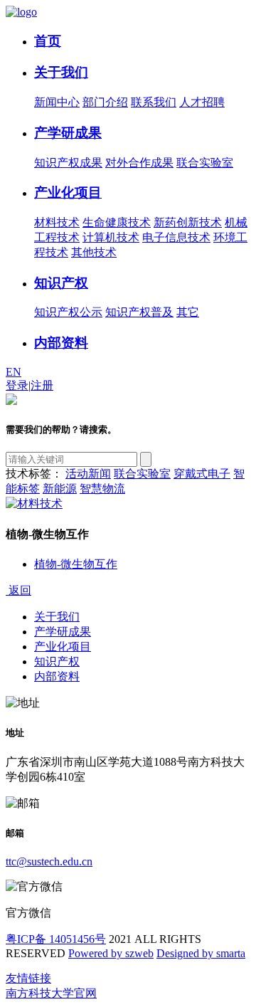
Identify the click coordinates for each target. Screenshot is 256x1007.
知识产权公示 (68, 312)
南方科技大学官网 (51, 993)
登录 (17, 385)
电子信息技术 (176, 237)
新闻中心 (57, 102)
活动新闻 (88, 474)
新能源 (60, 489)
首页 (47, 40)
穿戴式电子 (202, 474)
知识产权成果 (68, 163)
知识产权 (61, 282)
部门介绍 (105, 102)
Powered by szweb (111, 953)
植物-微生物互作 (75, 564)
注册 (42, 385)
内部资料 (61, 342)
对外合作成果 (139, 163)
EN (13, 372)
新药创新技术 (188, 222)
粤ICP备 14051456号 (56, 939)
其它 (187, 312)
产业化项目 (68, 192)
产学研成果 (68, 132)
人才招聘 (202, 102)
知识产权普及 (139, 312)
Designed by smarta (200, 953)
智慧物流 (102, 489)
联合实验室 (204, 163)
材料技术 (57, 222)
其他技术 (94, 252)
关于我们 (61, 72)
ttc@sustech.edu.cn (49, 861)
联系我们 (153, 102)
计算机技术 (110, 237)
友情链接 (28, 978)
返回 (18, 590)
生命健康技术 (116, 222)
